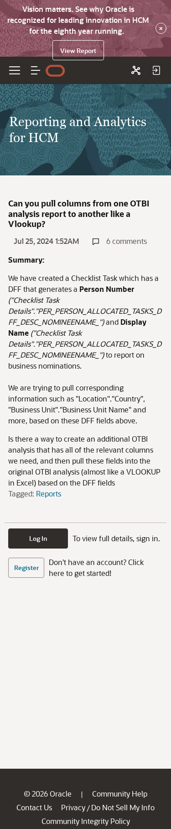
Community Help (119, 793)
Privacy (73, 807)
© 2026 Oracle (48, 793)
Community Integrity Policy (85, 821)
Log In (38, 538)
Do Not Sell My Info (123, 807)
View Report (78, 50)
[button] (36, 70)
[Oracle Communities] (135, 70)
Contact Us (34, 807)
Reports (48, 493)
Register (26, 567)
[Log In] (156, 70)
